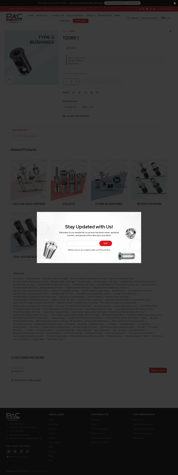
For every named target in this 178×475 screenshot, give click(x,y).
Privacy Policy (104, 250)
